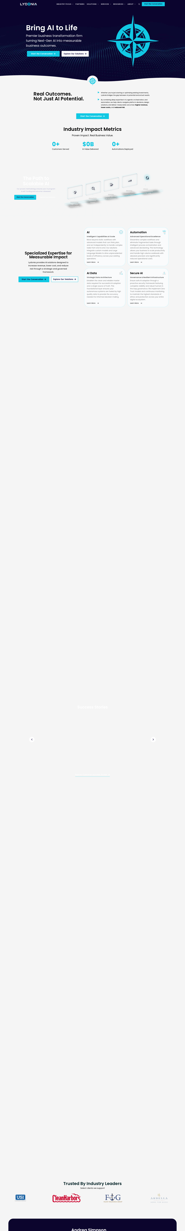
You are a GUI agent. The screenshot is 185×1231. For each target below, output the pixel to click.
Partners (80, 4)
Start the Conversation (153, 4)
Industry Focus (63, 4)
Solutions (92, 4)
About (131, 4)
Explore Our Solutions (47, 197)
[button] (31, 739)
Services (105, 4)
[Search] (139, 4)
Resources (118, 4)
